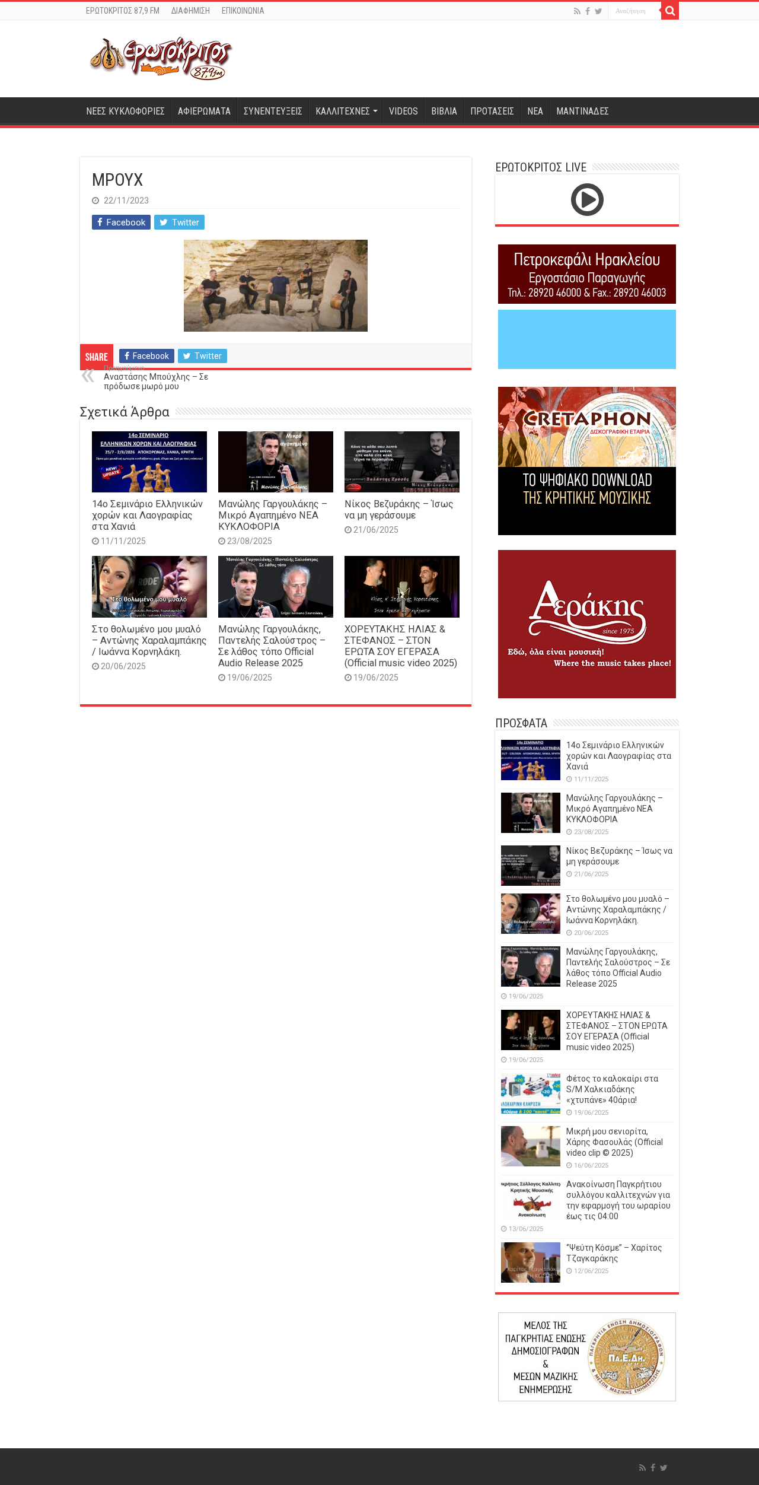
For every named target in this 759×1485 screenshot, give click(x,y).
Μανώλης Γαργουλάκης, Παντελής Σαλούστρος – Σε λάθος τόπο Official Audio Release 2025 (272, 646)
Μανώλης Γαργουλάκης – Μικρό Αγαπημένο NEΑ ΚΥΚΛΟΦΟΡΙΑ (272, 515)
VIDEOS (403, 111)
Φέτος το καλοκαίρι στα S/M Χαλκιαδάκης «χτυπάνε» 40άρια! (612, 1089)
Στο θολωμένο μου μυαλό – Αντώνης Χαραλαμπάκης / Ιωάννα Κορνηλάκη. (149, 640)
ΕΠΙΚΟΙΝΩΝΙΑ (243, 10)
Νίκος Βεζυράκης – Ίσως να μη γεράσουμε (399, 509)
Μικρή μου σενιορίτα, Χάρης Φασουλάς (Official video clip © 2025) (614, 1142)
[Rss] (577, 11)
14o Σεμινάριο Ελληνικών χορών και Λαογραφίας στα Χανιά (147, 515)
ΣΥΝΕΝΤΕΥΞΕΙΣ (273, 111)
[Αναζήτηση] (670, 11)
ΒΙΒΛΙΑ (444, 111)
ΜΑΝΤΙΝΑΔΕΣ (582, 111)
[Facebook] (587, 11)
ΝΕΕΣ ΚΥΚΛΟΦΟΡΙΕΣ (125, 111)
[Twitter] (599, 11)
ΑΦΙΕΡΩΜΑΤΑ (204, 111)
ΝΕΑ (535, 111)
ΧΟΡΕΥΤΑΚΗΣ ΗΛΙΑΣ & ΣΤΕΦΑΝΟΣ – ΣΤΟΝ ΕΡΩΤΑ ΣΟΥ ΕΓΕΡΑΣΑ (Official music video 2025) (401, 646)
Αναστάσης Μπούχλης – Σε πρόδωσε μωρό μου (156, 377)
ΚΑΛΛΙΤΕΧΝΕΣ (342, 111)
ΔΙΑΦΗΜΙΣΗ (190, 10)
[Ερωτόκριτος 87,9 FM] (161, 58)
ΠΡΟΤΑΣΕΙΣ (492, 111)
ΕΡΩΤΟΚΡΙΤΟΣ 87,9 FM (123, 10)
